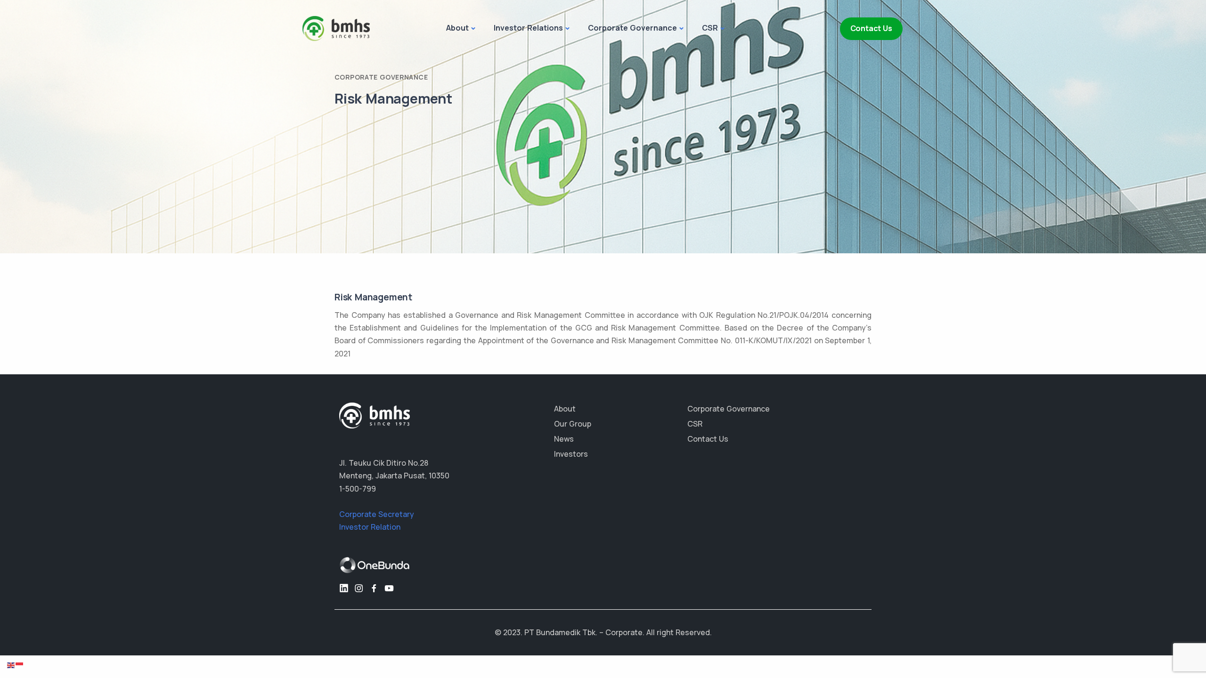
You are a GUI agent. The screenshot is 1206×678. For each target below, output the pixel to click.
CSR (710, 28)
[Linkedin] (344, 588)
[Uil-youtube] (389, 588)
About (457, 28)
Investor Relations (528, 28)
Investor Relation (369, 527)
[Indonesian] (20, 664)
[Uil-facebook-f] (374, 588)
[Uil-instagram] (359, 588)
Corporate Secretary (376, 514)
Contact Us (871, 28)
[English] (11, 664)
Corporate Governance (632, 28)
